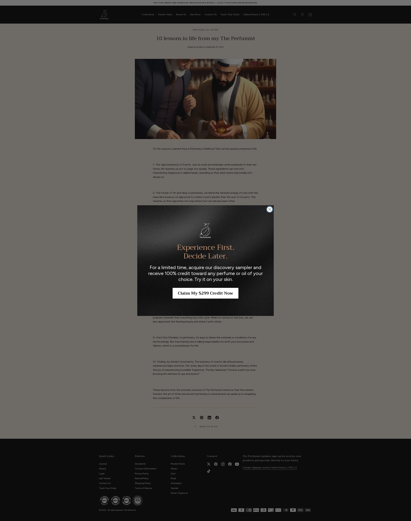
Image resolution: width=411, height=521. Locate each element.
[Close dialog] (269, 209)
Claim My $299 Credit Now (205, 293)
